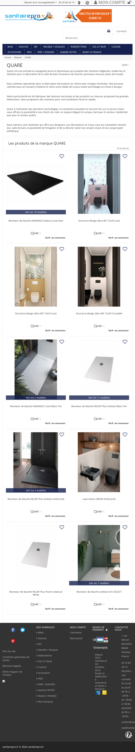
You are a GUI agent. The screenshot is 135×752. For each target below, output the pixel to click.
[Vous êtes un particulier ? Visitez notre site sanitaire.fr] (87, 15)
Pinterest (13, 641)
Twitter (22, 630)
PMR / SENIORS (45, 52)
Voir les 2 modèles (36, 397)
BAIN (10, 46)
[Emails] (87, 3)
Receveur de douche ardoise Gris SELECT (99, 591)
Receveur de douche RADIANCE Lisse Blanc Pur (36, 406)
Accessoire (14, 52)
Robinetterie (79, 46)
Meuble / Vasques (54, 46)
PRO (29, 52)
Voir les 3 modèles (36, 490)
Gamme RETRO (68, 52)
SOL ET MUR (99, 46)
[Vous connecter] (129, 2)
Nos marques (45, 701)
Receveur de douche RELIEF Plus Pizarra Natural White (35, 593)
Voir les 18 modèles (36, 212)
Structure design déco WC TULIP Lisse (99, 220)
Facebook (13, 630)
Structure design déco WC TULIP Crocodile (99, 313)
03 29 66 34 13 (66, 2)
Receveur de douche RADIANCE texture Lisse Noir (36, 220)
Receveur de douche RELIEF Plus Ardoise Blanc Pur (99, 406)
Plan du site (8, 651)
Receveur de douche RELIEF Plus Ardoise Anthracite (36, 499)
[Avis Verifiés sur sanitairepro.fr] (10, 681)
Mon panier (76, 638)
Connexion (76, 632)
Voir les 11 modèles (99, 397)
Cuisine (116, 46)
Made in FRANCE (92, 52)
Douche (23, 46)
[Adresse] (79, 3)
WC (36, 46)
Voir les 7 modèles (99, 583)
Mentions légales (11, 665)
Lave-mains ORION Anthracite (99, 499)
